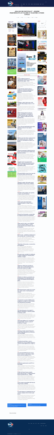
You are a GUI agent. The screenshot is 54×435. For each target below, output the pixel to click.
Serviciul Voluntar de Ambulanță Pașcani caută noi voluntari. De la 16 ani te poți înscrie (26, 393)
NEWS (18, 125)
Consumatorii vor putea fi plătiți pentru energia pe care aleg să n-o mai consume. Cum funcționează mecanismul (26, 301)
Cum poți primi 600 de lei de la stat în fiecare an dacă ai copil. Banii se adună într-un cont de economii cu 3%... (25, 354)
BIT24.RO (18, 21)
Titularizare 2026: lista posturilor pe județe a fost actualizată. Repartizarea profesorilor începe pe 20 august (25, 267)
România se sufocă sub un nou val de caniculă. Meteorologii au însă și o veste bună (25, 103)
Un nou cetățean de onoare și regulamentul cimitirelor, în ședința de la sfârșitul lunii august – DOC (26, 79)
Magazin (18, 101)
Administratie (18, 77)
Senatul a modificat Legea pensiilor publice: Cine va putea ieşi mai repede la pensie (16, 406)
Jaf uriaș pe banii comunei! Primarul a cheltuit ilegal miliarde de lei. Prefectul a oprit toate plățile (26, 332)
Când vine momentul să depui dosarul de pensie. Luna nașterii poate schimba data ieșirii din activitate (26, 151)
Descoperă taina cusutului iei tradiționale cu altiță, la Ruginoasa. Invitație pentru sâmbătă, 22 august (26, 255)
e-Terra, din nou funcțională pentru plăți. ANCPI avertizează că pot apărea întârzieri (26, 128)
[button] (46, 2)
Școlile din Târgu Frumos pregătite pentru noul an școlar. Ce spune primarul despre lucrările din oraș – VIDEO (26, 373)
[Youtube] (29, 429)
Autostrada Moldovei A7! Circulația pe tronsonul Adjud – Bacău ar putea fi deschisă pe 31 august (25, 322)
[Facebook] (28, 429)
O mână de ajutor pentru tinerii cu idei (34, 405)
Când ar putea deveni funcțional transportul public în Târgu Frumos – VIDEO (25, 203)
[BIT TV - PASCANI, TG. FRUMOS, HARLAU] (8, 3)
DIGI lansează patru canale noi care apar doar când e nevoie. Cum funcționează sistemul (26, 291)
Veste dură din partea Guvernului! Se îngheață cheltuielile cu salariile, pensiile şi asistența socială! (26, 311)
